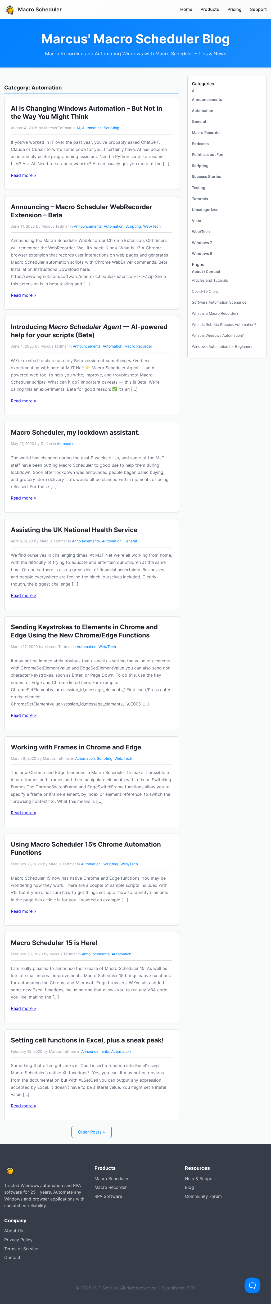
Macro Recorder (138, 346)
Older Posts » (91, 1132)
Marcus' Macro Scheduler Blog (135, 39)
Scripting (111, 127)
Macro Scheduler (111, 1178)
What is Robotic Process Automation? (224, 324)
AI (78, 127)
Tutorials (200, 198)
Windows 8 (202, 253)
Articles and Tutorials (210, 280)
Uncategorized (205, 209)
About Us (13, 1230)
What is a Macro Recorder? (215, 313)
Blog (189, 1187)
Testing (198, 187)
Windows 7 (202, 242)
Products (210, 9)
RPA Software (108, 1196)
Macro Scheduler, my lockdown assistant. (75, 432)
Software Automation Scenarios (219, 302)
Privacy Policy (18, 1239)
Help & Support (200, 1178)
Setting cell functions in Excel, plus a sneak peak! (87, 1040)
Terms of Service (21, 1248)
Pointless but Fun (207, 154)
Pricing (235, 9)
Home (186, 9)
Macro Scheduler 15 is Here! (54, 943)
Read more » (23, 175)
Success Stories (206, 176)
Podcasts (200, 143)
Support (258, 9)
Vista (196, 220)
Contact (12, 1257)
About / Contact (206, 271)
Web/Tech (152, 226)
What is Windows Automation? (218, 335)
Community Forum (203, 1196)
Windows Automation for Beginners (222, 346)
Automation (92, 127)
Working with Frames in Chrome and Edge (76, 747)
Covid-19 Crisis (205, 291)
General (130, 541)
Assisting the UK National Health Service (74, 530)
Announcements (88, 226)
